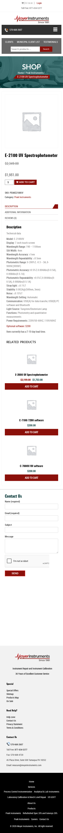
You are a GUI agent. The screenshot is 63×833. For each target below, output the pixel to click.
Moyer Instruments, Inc (27, 826)
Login (39, 3)
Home (21, 73)
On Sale (9, 701)
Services (31, 786)
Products (32, 808)
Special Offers (12, 690)
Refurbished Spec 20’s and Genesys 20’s (40, 813)
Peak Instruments (34, 73)
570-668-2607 (16, 29)
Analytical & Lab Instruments (46, 791)
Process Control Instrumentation (18, 791)
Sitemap (10, 693)
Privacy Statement (14, 724)
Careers (34, 819)
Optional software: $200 (18, 326)
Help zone (10, 717)
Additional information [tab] (18, 212)
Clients (9, 41)
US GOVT (52, 797)
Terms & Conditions (14, 727)
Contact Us (11, 720)
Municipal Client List (28, 41)
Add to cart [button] (31, 386)
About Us (31, 803)
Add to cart (27, 182)
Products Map (12, 697)
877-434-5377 (35, 8)
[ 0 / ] (29, 3)
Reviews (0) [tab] (10, 218)
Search (46, 49)
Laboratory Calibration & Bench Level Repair (26, 797)
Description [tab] (11, 206)
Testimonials (50, 41)
